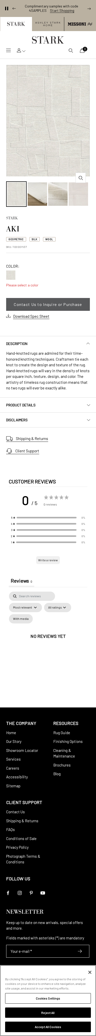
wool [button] (49, 239)
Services (13, 759)
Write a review (48, 560)
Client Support (27, 451)
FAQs (10, 829)
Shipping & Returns (32, 438)
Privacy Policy (17, 847)
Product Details (21, 405)
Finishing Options (68, 741)
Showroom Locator (22, 750)
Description (16, 343)
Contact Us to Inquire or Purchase (48, 304)
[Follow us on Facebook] (8, 893)
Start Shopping (62, 10)
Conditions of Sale (21, 838)
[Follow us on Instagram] (19, 893)
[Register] (80, 951)
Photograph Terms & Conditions (23, 859)
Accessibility (17, 776)
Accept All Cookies (48, 1027)
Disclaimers (17, 420)
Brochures (62, 765)
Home (11, 732)
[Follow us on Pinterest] (31, 893)
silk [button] (34, 239)
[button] (16, 24)
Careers (12, 768)
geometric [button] (16, 239)
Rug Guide (61, 732)
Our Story (14, 741)
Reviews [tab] (21, 580)
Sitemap (13, 785)
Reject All (48, 1012)
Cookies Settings (48, 998)
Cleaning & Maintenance (64, 753)
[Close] (89, 972)
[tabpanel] (48, 642)
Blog (57, 773)
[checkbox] (21, 618)
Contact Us (15, 811)
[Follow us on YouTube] (42, 893)
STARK (12, 219)
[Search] (71, 50)
